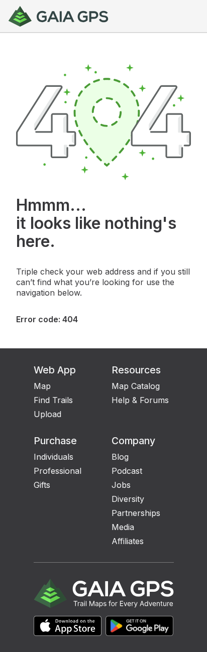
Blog (120, 457)
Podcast (127, 471)
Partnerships (136, 513)
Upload (47, 414)
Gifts (42, 485)
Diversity (128, 499)
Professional (57, 471)
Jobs (121, 485)
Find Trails (53, 400)
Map (42, 386)
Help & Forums (140, 400)
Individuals (53, 457)
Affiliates (128, 541)
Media (123, 527)
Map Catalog (136, 386)
